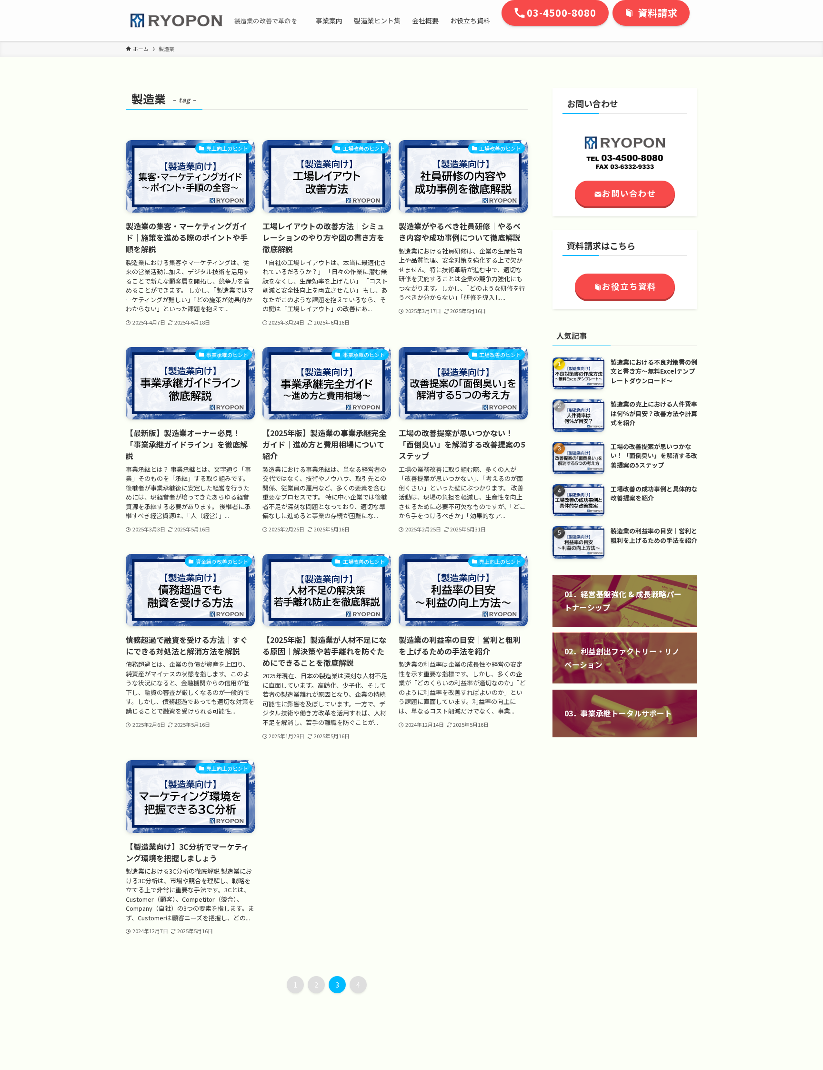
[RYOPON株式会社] (176, 20)
